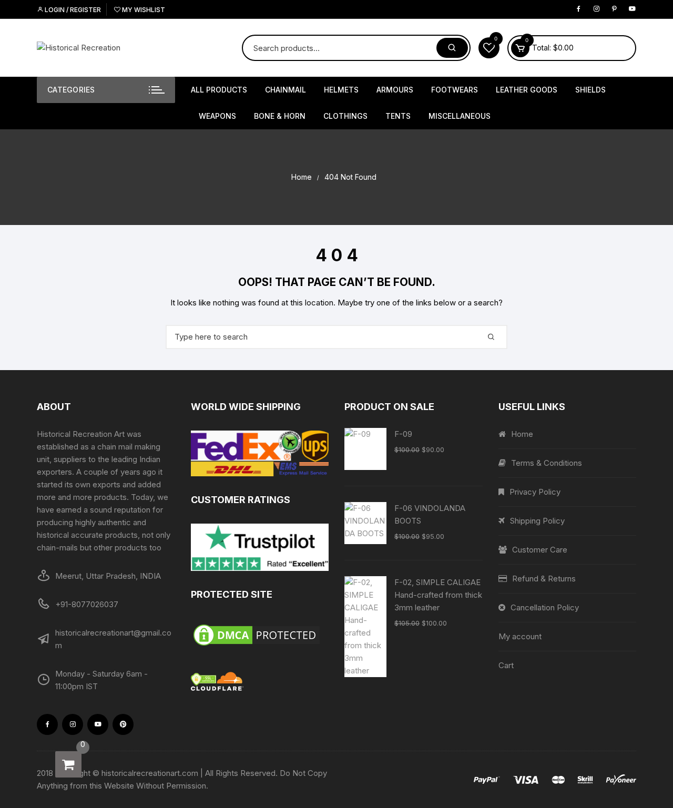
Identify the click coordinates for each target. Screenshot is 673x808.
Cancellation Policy (545, 607)
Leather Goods (526, 89)
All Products (219, 89)
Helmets (341, 89)
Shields (590, 89)
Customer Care (539, 550)
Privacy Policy (534, 492)
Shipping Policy (537, 521)
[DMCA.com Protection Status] (260, 635)
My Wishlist (142, 10)
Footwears (454, 89)
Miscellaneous (460, 115)
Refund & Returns (544, 579)
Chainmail (285, 89)
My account (520, 636)
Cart (506, 665)
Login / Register (72, 10)
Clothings (345, 115)
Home (522, 434)
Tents (398, 115)
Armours (394, 89)
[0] (68, 764)
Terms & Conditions (546, 463)
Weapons (217, 115)
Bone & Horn (279, 115)
